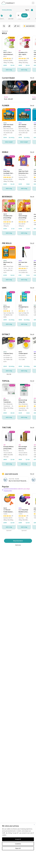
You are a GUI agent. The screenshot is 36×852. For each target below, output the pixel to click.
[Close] (34, 825)
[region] (18, 837)
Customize (18, 844)
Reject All (18, 848)
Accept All (18, 839)
